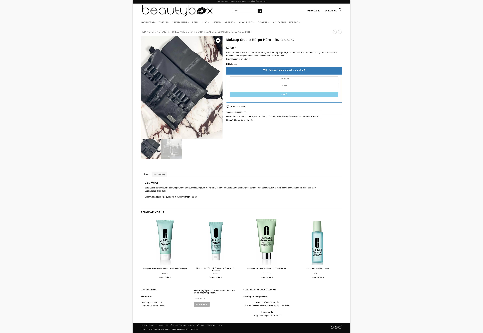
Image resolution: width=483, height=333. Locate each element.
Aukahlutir (245, 22)
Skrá (284, 94)
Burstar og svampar (253, 116)
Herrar (293, 22)
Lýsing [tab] (146, 174)
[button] (333, 11)
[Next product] (335, 32)
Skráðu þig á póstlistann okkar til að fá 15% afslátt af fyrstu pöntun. (214, 291)
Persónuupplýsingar (176, 325)
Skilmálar (160, 325)
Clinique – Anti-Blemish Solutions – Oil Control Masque (165, 268)
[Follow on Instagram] (336, 327)
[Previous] (141, 250)
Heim (143, 32)
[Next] (342, 250)
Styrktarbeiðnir (214, 325)
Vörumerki (147, 22)
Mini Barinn (279, 22)
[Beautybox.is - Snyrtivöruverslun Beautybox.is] (185, 11)
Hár (205, 22)
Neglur (229, 22)
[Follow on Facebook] (332, 327)
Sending (191, 325)
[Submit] (260, 11)
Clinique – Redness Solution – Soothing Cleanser (267, 268)
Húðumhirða (180, 22)
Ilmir (195, 22)
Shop (151, 32)
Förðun (163, 22)
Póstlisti (201, 325)
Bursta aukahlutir (239, 116)
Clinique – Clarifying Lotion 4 (318, 268)
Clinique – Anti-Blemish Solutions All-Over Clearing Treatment (216, 269)
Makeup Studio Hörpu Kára (187, 32)
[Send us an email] (340, 327)
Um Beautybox (147, 325)
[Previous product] (340, 32)
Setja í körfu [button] (165, 277)
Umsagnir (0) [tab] (159, 174)
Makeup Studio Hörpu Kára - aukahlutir (228, 32)
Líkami (216, 22)
